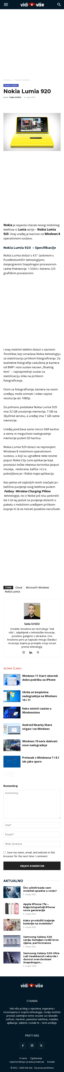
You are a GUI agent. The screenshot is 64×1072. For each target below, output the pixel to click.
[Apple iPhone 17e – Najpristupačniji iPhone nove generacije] (11, 908)
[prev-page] (5, 774)
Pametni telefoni (22, 80)
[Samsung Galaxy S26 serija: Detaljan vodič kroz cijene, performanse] (11, 941)
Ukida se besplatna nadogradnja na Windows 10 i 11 (39, 696)
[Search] (59, 4)
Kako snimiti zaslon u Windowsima (36, 710)
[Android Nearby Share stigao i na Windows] (11, 729)
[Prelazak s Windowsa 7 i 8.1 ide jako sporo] (11, 761)
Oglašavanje (36, 1058)
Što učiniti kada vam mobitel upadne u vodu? (40, 889)
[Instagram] (25, 652)
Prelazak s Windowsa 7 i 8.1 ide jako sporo (40, 759)
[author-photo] (32, 619)
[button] (5, 4)
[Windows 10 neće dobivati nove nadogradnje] (11, 745)
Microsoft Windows (37, 587)
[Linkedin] (32, 652)
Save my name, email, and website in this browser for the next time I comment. (29, 854)
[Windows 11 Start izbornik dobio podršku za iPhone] (11, 680)
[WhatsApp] (22, 105)
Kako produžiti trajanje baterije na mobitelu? (39, 922)
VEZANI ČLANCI (12, 668)
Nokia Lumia (12, 591)
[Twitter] (14, 105)
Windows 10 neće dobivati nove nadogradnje (40, 743)
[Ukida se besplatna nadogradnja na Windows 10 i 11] (11, 696)
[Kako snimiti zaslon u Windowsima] (11, 712)
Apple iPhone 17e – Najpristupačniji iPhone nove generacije (39, 907)
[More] (30, 105)
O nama (23, 1058)
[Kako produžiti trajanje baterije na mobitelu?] (11, 925)
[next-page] (11, 774)
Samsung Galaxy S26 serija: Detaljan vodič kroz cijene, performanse (41, 940)
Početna (7, 80)
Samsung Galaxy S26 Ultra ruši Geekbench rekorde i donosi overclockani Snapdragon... (41, 958)
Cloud (18, 587)
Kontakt (51, 1061)
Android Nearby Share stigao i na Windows (37, 727)
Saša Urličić (15, 97)
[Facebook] (6, 105)
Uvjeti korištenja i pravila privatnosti (26, 1061)
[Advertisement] (32, 43)
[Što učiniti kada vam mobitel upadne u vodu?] (11, 892)
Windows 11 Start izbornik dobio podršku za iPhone (40, 678)
